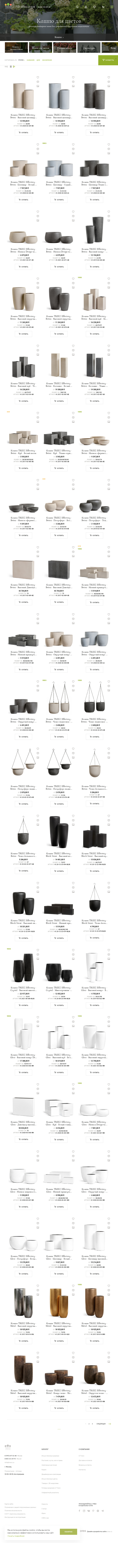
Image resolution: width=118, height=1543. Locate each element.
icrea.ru (109, 1531)
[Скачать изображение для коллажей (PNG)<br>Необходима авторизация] (38, 86)
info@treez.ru (9, 1462)
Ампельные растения (49, 1465)
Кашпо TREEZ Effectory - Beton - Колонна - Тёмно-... (94, 384)
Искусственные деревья (50, 1456)
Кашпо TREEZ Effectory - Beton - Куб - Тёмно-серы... (59, 452)
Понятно (68, 1532)
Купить (25, 133)
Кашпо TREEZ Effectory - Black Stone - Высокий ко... (59, 854)
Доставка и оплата (85, 1460)
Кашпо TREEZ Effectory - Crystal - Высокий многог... (23, 989)
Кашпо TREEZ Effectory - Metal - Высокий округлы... (23, 1324)
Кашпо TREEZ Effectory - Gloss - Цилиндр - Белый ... (59, 1257)
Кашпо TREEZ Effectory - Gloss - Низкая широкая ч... (23, 1190)
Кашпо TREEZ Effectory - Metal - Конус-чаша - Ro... (59, 1392)
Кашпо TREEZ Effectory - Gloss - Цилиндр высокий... (94, 1257)
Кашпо (44, 1470)
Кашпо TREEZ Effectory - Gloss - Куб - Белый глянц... (59, 1123)
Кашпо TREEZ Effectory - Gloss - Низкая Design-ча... (94, 1123)
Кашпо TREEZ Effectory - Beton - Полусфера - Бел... (59, 519)
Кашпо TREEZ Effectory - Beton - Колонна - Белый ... (59, 384)
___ (59, 1428)
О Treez (81, 1456)
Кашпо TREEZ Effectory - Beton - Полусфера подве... (23, 787)
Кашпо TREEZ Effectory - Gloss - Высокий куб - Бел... (59, 1056)
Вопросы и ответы (85, 1465)
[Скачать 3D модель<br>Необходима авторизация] (38, 82)
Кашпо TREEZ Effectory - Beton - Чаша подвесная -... (59, 720)
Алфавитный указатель (50, 1493)
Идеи (43, 1513)
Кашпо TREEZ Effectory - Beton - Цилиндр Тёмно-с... (94, 183)
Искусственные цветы (50, 1479)
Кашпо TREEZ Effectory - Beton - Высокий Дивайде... (23, 586)
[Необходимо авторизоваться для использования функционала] (38, 77)
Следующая (101, 1424)
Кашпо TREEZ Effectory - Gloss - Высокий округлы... (94, 1056)
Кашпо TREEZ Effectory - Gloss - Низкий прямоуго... (59, 1190)
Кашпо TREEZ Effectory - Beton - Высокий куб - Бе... (94, 317)
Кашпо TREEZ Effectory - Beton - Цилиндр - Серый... (59, 183)
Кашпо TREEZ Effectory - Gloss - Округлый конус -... (94, 1190)
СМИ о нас (45, 1518)
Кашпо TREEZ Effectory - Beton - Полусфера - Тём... (94, 519)
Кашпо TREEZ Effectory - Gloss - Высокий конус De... (23, 1056)
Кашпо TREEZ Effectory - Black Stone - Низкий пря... (59, 922)
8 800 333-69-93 (44, 7)
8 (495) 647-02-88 (28, 7)
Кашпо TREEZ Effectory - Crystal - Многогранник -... (59, 989)
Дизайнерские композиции (51, 1474)
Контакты (82, 1470)
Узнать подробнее (15, 1536)
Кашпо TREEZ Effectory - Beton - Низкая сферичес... (94, 452)
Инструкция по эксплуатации (15, 1517)
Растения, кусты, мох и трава (52, 1460)
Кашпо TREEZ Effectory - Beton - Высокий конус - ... (94, 250)
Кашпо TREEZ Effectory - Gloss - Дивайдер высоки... (23, 1123)
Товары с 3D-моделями (50, 1483)
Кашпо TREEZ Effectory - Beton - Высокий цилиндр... (23, 116)
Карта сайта (9, 1504)
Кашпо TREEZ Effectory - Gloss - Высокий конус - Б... (94, 989)
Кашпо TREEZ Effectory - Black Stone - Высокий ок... (23, 922)
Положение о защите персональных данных (20, 1507)
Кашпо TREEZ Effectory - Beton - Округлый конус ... (59, 653)
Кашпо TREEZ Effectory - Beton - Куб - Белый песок (23, 452)
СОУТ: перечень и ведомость (15, 1514)
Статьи (44, 1509)
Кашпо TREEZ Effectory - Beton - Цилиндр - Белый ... (23, 183)
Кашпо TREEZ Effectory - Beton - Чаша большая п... (94, 787)
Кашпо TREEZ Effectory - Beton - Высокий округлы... (23, 317)
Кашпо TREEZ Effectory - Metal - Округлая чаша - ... (94, 1392)
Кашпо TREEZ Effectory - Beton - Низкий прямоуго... (94, 586)
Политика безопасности (13, 1511)
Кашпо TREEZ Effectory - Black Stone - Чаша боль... (94, 922)
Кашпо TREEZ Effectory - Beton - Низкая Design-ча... (23, 250)
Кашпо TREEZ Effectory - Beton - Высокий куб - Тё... (23, 384)
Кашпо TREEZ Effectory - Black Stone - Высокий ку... (94, 854)
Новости (45, 1504)
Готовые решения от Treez (51, 1488)
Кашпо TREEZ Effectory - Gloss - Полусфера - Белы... (23, 1257)
